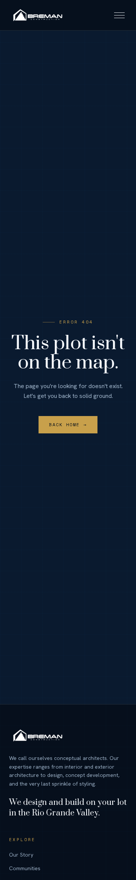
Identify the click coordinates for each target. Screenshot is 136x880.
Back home (68, 424)
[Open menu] (119, 15)
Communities (24, 868)
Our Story (21, 854)
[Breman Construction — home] (37, 15)
